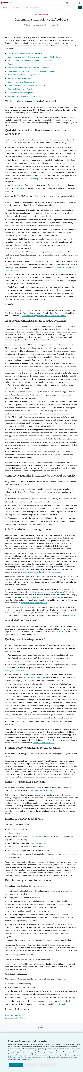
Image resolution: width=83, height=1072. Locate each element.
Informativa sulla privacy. (22, 1059)
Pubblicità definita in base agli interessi (24, 75)
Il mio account (35, 836)
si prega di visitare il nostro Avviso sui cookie (41, 572)
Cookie (10, 64)
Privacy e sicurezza (41, 15)
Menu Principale (59, 1004)
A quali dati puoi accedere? (19, 78)
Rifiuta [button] (30, 1065)
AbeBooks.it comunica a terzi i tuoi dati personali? (28, 67)
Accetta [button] (16, 1065)
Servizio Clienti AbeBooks (43, 743)
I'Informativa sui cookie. (15, 1057)
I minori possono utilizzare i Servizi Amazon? (26, 85)
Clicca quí (60, 150)
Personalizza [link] (47, 1065)
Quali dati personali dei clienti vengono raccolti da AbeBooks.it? (34, 57)
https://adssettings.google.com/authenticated (44, 597)
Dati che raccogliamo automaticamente (24, 96)
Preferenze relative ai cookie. (25, 1055)
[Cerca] (80, 7)
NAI (67, 615)
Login (74, 3)
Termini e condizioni (14, 1015)
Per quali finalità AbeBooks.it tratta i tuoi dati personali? (31, 60)
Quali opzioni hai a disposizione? (21, 82)
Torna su (41, 1027)
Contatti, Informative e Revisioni (21, 89)
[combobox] (44, 7)
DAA (73, 615)
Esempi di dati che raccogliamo (20, 92)
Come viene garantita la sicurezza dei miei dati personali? (31, 71)
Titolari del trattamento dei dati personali (25, 53)
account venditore (38, 843)
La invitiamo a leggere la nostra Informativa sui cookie (44, 316)
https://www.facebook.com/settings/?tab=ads (52, 592)
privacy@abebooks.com (14, 671)
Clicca (61, 631)
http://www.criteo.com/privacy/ (34, 602)
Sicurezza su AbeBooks (15, 1018)
